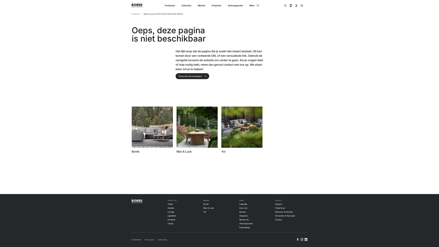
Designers (243, 216)
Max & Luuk (208, 208)
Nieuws (242, 212)
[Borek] (137, 201)
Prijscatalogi (244, 227)
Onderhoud (280, 208)
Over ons (243, 208)
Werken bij (243, 220)
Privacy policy (149, 240)
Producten (136, 14)
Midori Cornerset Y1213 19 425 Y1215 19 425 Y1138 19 (163, 14)
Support (278, 204)
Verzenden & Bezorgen (285, 216)
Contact (278, 220)
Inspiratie (243, 204)
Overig (170, 223)
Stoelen (171, 208)
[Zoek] (285, 5)
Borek (206, 204)
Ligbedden (172, 216)
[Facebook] (297, 240)
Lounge (171, 212)
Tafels (170, 204)
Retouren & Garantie (284, 212)
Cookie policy (162, 240)
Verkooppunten (246, 223)
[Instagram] (301, 240)
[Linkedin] (306, 240)
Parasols (171, 220)
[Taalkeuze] (290, 5)
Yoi (204, 212)
